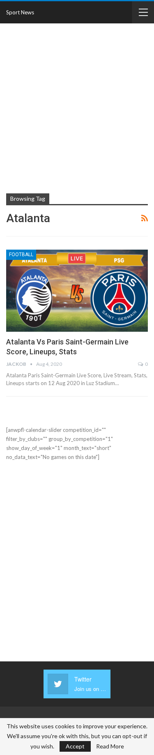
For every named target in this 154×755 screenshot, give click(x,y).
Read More (110, 746)
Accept (75, 746)
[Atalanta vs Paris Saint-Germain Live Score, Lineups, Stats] (77, 291)
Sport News (20, 12)
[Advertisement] (77, 107)
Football (21, 254)
